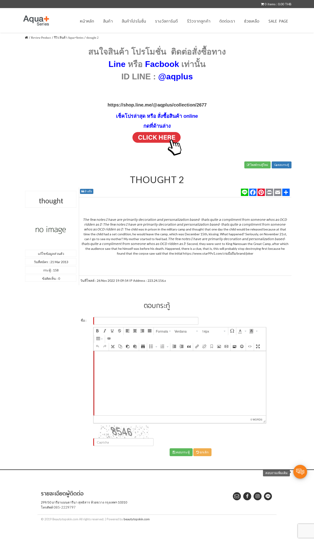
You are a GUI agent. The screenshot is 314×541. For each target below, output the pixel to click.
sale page (278, 21)
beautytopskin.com (137, 519)
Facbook (162, 64)
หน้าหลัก (87, 21)
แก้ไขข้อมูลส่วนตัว (51, 254)
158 (56, 270)
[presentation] (97, 331)
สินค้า (108, 21)
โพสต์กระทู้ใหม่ (259, 165)
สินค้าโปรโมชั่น (134, 21)
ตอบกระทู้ (283, 165)
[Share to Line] (244, 192)
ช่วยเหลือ (252, 21)
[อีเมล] (278, 192)
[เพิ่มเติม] (286, 192)
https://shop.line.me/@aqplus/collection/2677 (157, 104)
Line (117, 64)
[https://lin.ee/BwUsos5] (157, 145)
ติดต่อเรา (227, 21)
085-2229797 (65, 507)
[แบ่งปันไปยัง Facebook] (253, 192)
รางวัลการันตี (166, 21)
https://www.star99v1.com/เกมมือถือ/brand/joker (218, 253)
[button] (97, 331)
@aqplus (175, 76)
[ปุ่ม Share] (261, 192)
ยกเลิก (203, 452)
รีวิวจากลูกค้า (199, 21)
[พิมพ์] (269, 192)
